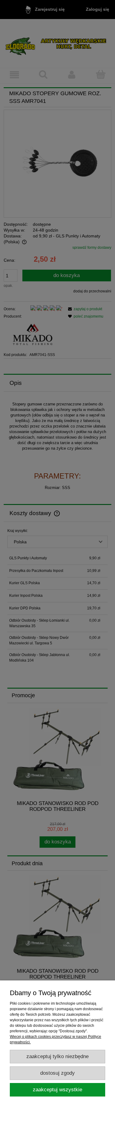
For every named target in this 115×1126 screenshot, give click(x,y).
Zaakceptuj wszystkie (57, 1090)
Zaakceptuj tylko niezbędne (57, 1056)
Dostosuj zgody (57, 1073)
